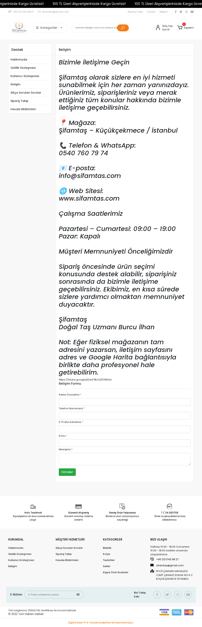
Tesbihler (109, 560)
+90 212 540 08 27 (167, 559)
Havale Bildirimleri (23, 109)
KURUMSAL (15, 539)
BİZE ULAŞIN (158, 539)
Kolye (106, 554)
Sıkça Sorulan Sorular (25, 93)
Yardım (151, 11)
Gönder (67, 472)
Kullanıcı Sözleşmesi (24, 76)
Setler (106, 566)
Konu (63, 436)
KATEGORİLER (112, 539)
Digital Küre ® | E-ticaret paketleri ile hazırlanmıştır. (101, 622)
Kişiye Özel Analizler (115, 572)
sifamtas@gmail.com (170, 565)
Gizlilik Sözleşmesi (23, 68)
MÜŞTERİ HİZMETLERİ (70, 539)
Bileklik (107, 548)
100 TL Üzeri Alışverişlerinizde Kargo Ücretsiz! (89, 3)
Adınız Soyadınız (70, 394)
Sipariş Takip (135, 11)
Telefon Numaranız (72, 408)
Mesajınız (65, 449)
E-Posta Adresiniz (71, 422)
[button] (185, 27)
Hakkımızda (18, 59)
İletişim (164, 11)
